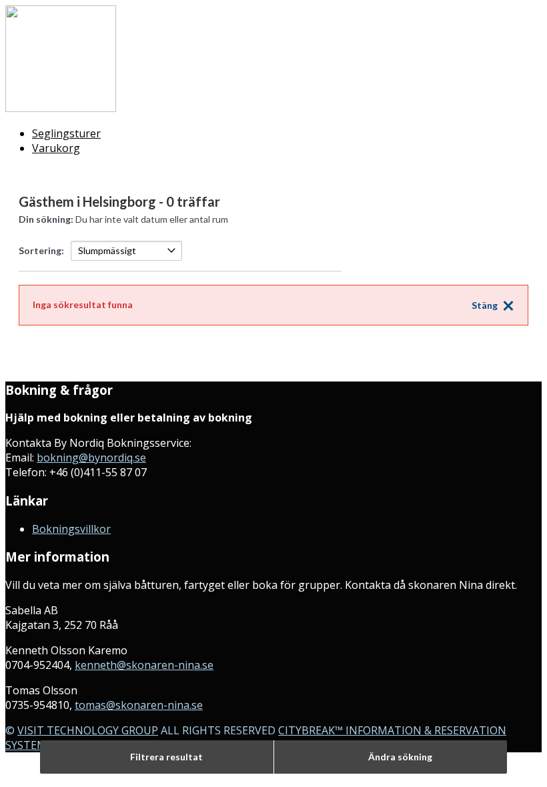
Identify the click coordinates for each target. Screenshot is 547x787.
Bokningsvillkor (71, 529)
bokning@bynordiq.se (91, 457)
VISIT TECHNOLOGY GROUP (87, 730)
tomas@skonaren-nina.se (139, 705)
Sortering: (41, 250)
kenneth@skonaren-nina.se (144, 665)
